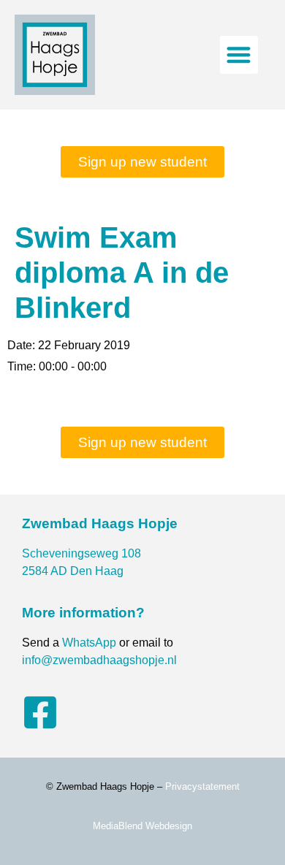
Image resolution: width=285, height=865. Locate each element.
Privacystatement (202, 786)
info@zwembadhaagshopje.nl (99, 660)
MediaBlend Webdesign (142, 825)
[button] (239, 55)
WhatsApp (89, 642)
